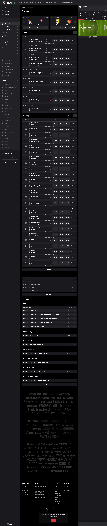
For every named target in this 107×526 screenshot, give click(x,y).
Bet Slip (85, 524)
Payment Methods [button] (40, 497)
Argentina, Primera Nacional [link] (31, 45)
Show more (48, 294)
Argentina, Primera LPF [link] (29, 54)
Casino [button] (24, 486)
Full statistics (93, 36)
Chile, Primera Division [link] (29, 78)
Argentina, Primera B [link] (29, 87)
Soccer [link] (29, 7)
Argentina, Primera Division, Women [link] (32, 284)
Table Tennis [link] (56, 498)
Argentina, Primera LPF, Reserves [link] (32, 290)
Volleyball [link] (58, 501)
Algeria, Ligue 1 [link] (28, 277)
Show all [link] (70, 115)
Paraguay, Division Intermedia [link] (31, 96)
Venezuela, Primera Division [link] (31, 69)
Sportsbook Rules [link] (40, 486)
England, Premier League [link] (30, 208)
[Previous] (24, 22)
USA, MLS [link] (27, 119)
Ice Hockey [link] (58, 495)
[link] (9, 2)
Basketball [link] (58, 493)
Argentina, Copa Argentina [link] (30, 281)
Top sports (4, 20)
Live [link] (56, 486)
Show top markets (48, 43)
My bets (100, 524)
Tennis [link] (56, 491)
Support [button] (66, 486)
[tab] (81, 18)
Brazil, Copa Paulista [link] (29, 105)
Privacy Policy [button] (39, 495)
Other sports (5, 80)
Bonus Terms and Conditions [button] (43, 489)
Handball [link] (57, 504)
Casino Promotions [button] (25, 493)
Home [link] (23, 7)
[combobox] (10, 158)
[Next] (75, 22)
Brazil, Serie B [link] (28, 36)
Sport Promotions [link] (25, 489)
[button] (57, 2)
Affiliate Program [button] (66, 489)
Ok (53, 520)
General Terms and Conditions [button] (40, 492)
